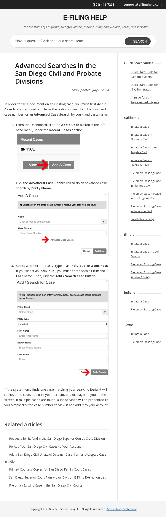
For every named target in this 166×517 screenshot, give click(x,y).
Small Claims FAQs (142, 219)
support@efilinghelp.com (143, 4)
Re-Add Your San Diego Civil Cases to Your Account (45, 446)
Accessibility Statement (122, 509)
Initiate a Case (140, 127)
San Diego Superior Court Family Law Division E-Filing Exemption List (57, 477)
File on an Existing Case (146, 173)
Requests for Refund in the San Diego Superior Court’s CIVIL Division (57, 438)
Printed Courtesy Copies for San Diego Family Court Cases (50, 469)
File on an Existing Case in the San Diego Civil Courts (45, 485)
